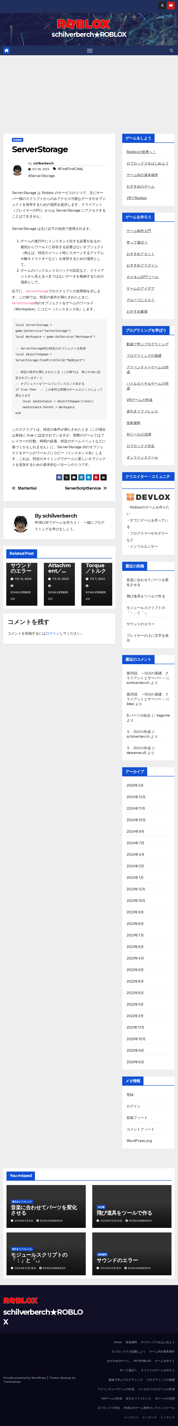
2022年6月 (135, 993)
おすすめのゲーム (141, 186)
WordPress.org (139, 1140)
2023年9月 (135, 912)
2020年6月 (135, 1062)
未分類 (101, 1207)
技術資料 (17, 140)
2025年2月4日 (24, 1220)
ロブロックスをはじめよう (148, 163)
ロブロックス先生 (141, 446)
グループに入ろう (141, 300)
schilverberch (43, 163)
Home (118, 1342)
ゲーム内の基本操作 (142, 175)
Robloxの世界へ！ (141, 152)
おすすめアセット (141, 254)
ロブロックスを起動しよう (128, 1351)
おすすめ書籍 (137, 311)
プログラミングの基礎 (144, 355)
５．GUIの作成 (139, 731)
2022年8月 (135, 981)
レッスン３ (168, 1417)
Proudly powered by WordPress (25, 1377)
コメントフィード (141, 1129)
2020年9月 (135, 1050)
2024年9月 (135, 831)
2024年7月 (135, 843)
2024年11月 (136, 808)
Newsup (65, 1377)
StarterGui (27, 488)
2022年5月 (135, 1004)
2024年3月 (135, 866)
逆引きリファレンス (142, 411)
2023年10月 (136, 900)
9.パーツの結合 (139, 715)
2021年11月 (136, 1027)
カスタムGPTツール (143, 277)
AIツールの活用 (139, 434)
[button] (171, 50)
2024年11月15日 (111, 1268)
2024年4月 (136, 854)
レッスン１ (132, 1417)
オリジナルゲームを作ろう (158, 1370)
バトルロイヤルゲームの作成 (156, 1389)
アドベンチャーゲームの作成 (115, 1389)
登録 (130, 1094)
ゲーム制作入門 (139, 231)
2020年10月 (136, 1039)
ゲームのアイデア (141, 288)
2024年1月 (135, 877)
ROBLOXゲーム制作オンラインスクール (149, 1407)
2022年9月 (135, 970)
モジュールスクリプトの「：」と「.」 (39, 1257)
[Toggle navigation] (89, 50)
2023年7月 (135, 935)
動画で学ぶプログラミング (148, 344)
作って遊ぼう (137, 242)
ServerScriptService (83, 488)
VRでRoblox (137, 198)
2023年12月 (136, 889)
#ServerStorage (41, 176)
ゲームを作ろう (165, 1360)
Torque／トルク (96, 568)
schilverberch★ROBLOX (89, 34)
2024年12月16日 (26, 1268)
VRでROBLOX (142, 1360)
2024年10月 (136, 820)
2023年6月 (135, 947)
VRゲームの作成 (140, 400)
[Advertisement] (89, 87)
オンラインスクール (142, 457)
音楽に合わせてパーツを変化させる (44, 1210)
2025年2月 (135, 785)
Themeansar (11, 1381)
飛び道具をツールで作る (146, 596)
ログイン (53, 633)
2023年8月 (135, 923)
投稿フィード (137, 1117)
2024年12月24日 (112, 1220)
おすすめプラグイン (142, 265)
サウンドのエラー (21, 568)
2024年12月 (136, 797)
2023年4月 (135, 958)
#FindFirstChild (70, 169)
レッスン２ (150, 1417)
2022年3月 (135, 1016)
